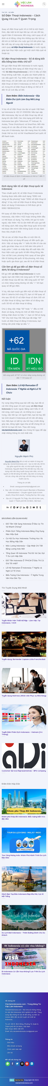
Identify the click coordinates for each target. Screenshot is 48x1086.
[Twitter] (17, 507)
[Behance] (8, 507)
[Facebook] (11, 507)
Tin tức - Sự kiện (8, 12)
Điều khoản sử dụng (14, 1046)
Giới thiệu (10, 1042)
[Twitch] (21, 507)
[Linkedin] (24, 507)
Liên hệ (10, 1053)
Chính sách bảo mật (14, 1049)
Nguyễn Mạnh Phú (12, 461)
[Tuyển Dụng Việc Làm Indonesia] (24, 4)
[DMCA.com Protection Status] (17, 1080)
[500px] (30, 507)
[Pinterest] (27, 507)
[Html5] (37, 507)
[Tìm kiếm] (44, 4)
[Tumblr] (40, 507)
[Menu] (3, 4)
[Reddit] (14, 507)
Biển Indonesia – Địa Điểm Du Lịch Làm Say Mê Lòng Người (23, 99)
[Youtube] (34, 507)
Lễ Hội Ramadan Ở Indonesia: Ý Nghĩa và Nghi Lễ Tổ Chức (23, 389)
